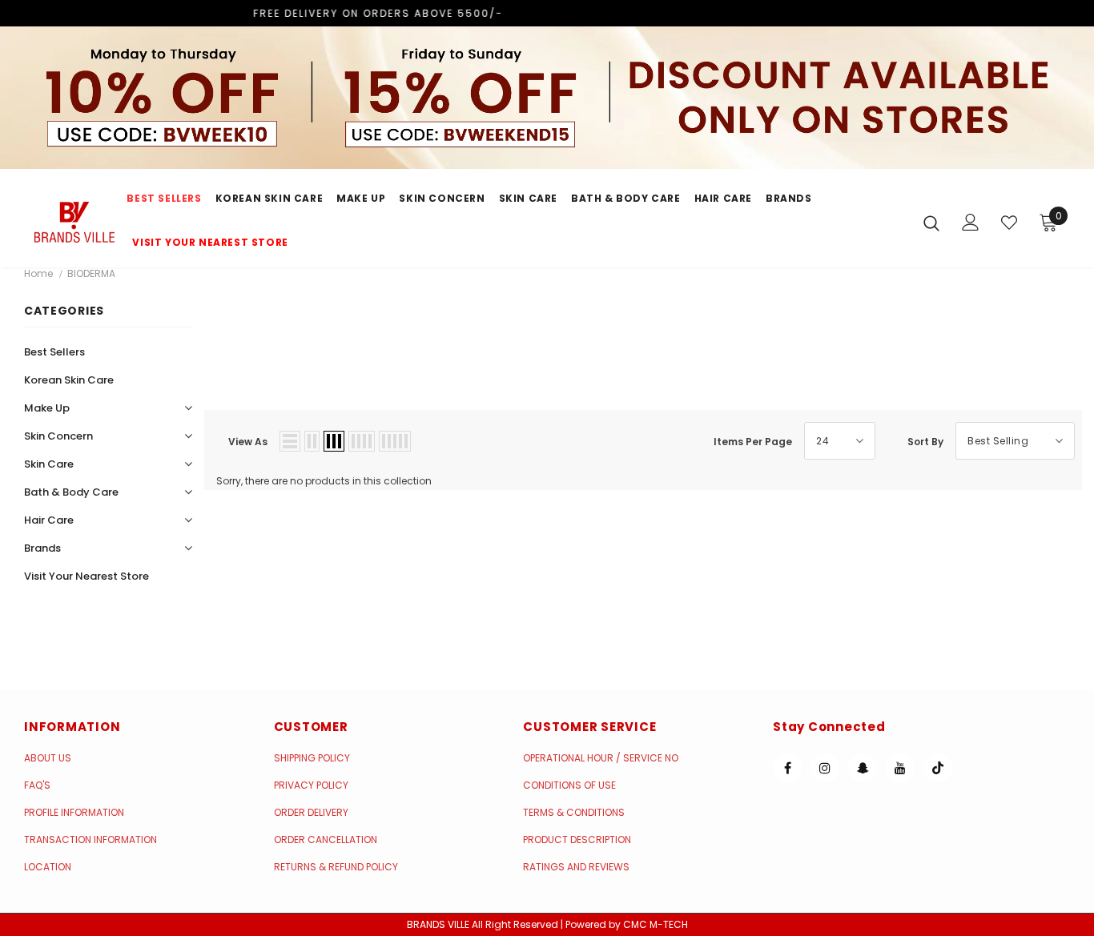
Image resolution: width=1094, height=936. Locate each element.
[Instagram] (824, 767)
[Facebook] (787, 767)
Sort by (925, 441)
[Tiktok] (937, 767)
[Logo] (74, 222)
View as (247, 441)
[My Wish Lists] (1009, 223)
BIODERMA (91, 273)
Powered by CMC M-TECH (626, 924)
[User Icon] (970, 222)
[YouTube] (900, 767)
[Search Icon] (931, 223)
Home (38, 273)
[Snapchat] (862, 767)
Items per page (753, 441)
